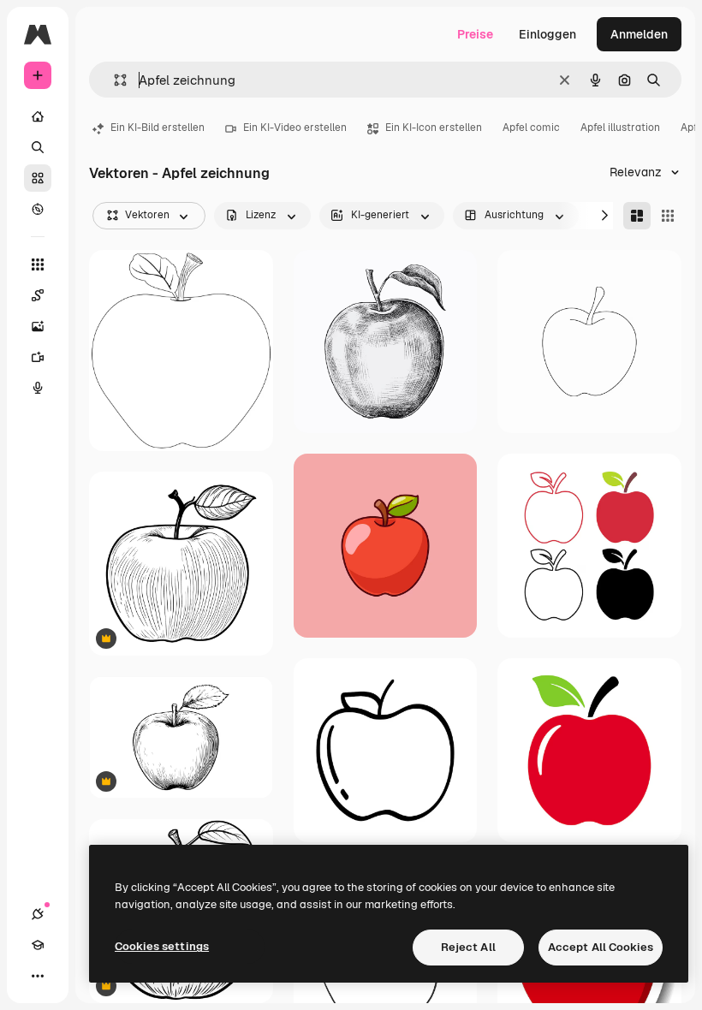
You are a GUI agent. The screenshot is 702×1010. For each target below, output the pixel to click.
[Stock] (37, 178)
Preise (475, 34)
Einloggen (547, 34)
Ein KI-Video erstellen (295, 127)
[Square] (667, 215)
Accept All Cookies (600, 947)
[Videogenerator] (37, 357)
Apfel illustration (620, 127)
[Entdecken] (37, 209)
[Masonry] (637, 215)
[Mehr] (37, 975)
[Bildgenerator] (37, 326)
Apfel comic (531, 127)
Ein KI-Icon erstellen (433, 127)
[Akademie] (37, 945)
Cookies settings (162, 946)
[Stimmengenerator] (37, 387)
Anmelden (639, 34)
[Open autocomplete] (113, 80)
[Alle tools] (37, 264)
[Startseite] (37, 116)
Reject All (468, 947)
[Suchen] (37, 147)
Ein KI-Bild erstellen (157, 127)
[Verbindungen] (37, 914)
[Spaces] (37, 295)
